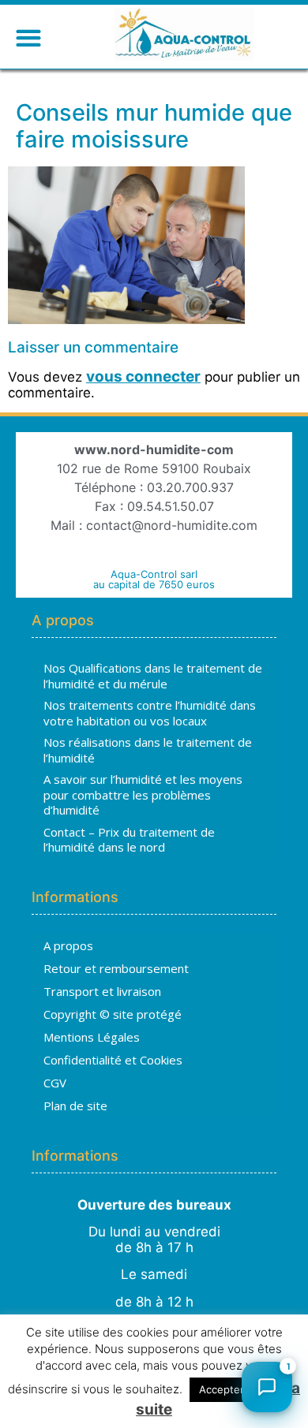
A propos (68, 945)
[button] (28, 37)
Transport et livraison (102, 991)
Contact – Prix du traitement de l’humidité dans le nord (129, 840)
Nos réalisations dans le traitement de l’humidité (147, 750)
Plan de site (75, 1105)
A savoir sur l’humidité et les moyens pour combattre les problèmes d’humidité (142, 794)
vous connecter (143, 376)
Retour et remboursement (116, 968)
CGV (54, 1083)
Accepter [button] (221, 1389)
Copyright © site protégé (112, 1014)
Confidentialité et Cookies (112, 1060)
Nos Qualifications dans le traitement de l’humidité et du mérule (152, 676)
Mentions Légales (91, 1037)
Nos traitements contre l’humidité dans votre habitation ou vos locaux (149, 713)
